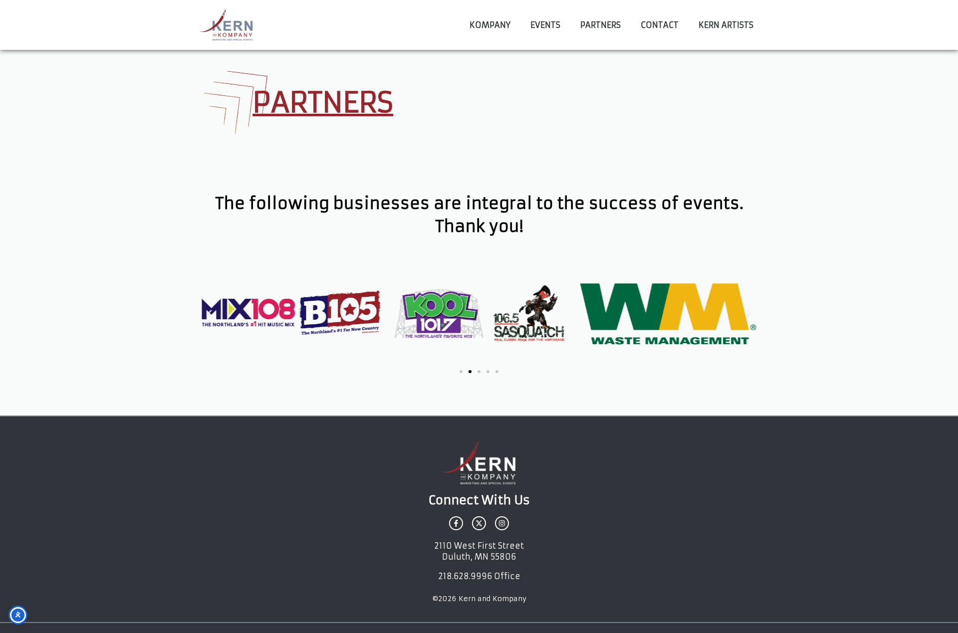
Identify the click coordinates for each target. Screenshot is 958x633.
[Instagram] (502, 523)
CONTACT (660, 25)
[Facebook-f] (456, 523)
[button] (210, 314)
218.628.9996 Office (479, 576)
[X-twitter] (479, 523)
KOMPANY (490, 25)
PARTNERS (600, 25)
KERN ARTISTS (726, 25)
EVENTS (545, 25)
